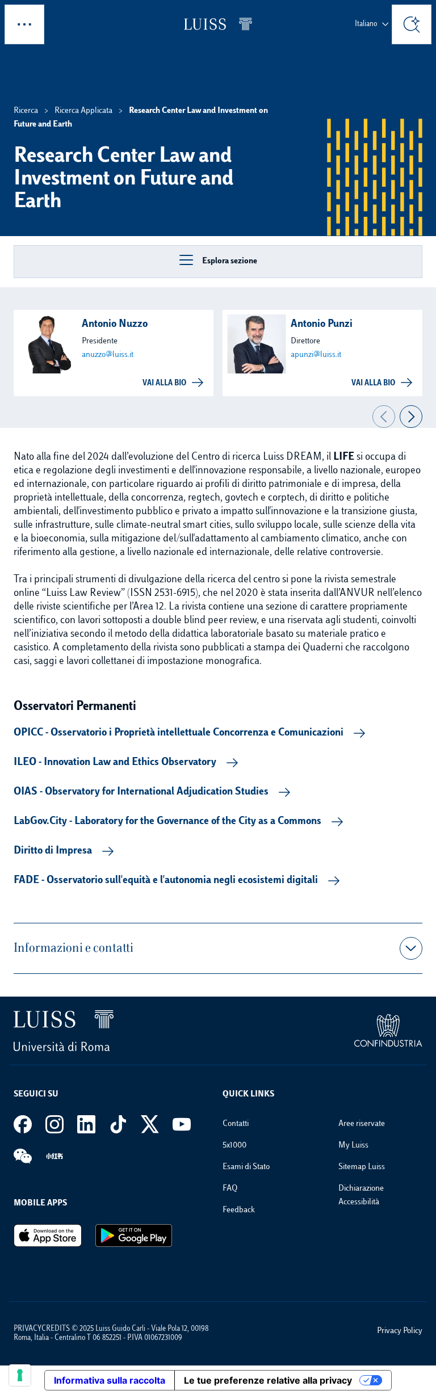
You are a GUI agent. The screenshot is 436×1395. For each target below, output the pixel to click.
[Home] (218, 24)
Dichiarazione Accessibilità (361, 1195)
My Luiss (353, 1145)
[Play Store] (133, 1235)
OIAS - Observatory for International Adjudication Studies (141, 792)
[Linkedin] (86, 1124)
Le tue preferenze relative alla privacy (268, 1380)
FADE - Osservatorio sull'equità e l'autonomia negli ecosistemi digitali (166, 881)
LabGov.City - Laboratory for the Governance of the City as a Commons (167, 822)
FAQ (230, 1188)
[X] (150, 1124)
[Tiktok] (118, 1124)
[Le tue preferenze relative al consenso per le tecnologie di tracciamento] (20, 1375)
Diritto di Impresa (53, 851)
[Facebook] (23, 1124)
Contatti (236, 1124)
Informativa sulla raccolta (109, 1380)
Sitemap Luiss (361, 1167)
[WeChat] (23, 1156)
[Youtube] (182, 1124)
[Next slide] (411, 416)
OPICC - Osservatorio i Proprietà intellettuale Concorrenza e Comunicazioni (178, 733)
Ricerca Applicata (83, 111)
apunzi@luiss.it (316, 355)
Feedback (239, 1210)
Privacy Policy (399, 1331)
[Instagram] (54, 1124)
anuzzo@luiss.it (107, 355)
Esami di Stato (246, 1167)
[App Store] (48, 1235)
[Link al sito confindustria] (388, 1030)
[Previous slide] (383, 416)
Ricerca (26, 111)
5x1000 (234, 1145)
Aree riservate (361, 1124)
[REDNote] (54, 1156)
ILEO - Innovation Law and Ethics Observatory (115, 763)
